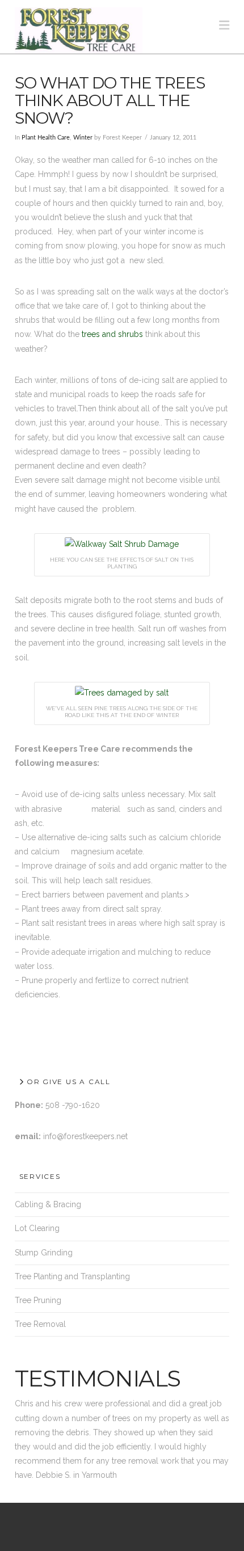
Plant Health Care (46, 138)
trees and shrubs (111, 334)
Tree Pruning (38, 1300)
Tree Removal (40, 1324)
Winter (82, 138)
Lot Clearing (37, 1228)
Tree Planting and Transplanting (72, 1276)
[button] (224, 25)
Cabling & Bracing (48, 1204)
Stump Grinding (44, 1252)
